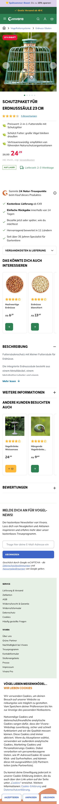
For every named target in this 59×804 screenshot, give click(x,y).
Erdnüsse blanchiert (36, 306)
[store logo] (15, 19)
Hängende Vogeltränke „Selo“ (37, 448)
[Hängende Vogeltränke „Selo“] (40, 426)
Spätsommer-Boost (19, 2)
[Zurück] (6, 65)
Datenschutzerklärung (17, 789)
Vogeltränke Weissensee (11, 448)
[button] (10, 116)
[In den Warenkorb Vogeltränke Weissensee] (10, 468)
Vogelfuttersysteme (21, 28)
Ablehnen (49, 798)
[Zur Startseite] (4, 28)
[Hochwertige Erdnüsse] (15, 284)
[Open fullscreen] (29, 62)
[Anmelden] (45, 19)
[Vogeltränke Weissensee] (15, 426)
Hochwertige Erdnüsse (12, 306)
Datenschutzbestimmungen (16, 565)
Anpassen (31, 798)
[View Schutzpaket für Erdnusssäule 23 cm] (24, 95)
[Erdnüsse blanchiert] (40, 284)
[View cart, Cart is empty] (51, 19)
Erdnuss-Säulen (43, 28)
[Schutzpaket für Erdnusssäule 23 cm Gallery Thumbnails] (29, 95)
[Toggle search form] (38, 18)
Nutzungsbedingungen (14, 568)
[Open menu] (4, 18)
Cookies (15, 782)
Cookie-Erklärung (31, 786)
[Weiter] (53, 65)
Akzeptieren (11, 798)
